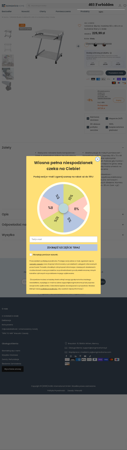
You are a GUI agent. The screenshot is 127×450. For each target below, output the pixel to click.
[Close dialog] (97, 159)
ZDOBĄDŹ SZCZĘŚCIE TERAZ (63, 247)
